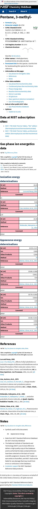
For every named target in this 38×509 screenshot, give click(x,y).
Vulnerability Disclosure (11, 498)
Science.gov (12, 506)
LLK (2, 167)
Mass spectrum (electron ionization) (21, 99)
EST (36, 188)
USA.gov (20, 506)
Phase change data (15, 89)
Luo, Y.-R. (3, 362)
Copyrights (8, 493)
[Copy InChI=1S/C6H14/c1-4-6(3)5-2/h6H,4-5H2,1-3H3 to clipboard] (6, 35)
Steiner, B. (3, 409)
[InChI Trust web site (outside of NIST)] (35, 29)
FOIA (3, 501)
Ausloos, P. (11, 382)
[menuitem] (3, 11)
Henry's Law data (15, 94)
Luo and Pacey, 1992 (30, 191)
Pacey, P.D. (11, 362)
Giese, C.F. (11, 409)
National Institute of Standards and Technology (4, 7)
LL (1, 165)
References (13, 76)
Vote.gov (27, 506)
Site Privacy (7, 491)
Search (11, 11)
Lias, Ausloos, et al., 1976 (28, 208)
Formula (8, 22)
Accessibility (17, 491)
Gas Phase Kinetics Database (19, 107)
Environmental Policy (13, 501)
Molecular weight (11, 25)
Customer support (11, 466)
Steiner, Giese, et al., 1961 (28, 261)
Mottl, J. (23, 396)
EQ (36, 205)
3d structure (16, 56)
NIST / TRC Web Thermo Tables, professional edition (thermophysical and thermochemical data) (21, 133)
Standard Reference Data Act (22, 485)
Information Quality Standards (13, 503)
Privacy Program (28, 491)
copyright (14, 157)
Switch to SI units (15, 112)
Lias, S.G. (3, 382)
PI (36, 222)
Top (6, 153)
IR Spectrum (13, 96)
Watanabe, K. (5, 396)
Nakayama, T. (15, 396)
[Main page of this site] (3, 11)
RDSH (2, 169)
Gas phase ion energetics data (19, 74)
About (23, 11)
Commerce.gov (30, 503)
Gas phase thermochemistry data (20, 84)
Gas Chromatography (16, 101)
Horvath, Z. (20, 382)
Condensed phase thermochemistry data (23, 86)
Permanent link (11, 63)
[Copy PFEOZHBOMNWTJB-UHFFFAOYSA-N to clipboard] (35, 41)
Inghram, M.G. (21, 409)
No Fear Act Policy (27, 498)
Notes (11, 79)
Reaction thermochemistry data (20, 91)
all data (12, 389)
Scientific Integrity (28, 501)
